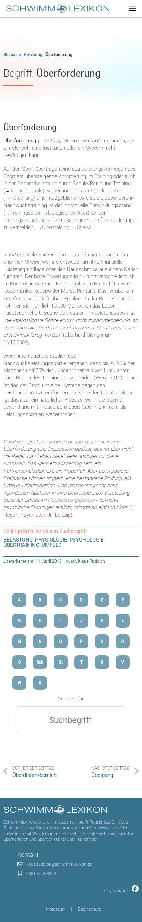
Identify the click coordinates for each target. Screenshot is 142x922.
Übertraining (55, 227)
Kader (131, 269)
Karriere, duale (26, 191)
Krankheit (14, 463)
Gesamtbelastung (37, 183)
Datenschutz (89, 909)
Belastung (33, 54)
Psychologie (87, 540)
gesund (11, 407)
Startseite (12, 54)
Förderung (21, 198)
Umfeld (115, 191)
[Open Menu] (132, 8)
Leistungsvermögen (105, 169)
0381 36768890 (41, 873)
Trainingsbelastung (24, 220)
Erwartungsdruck (66, 276)
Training (103, 176)
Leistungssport (111, 313)
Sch (40, 662)
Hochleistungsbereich (72, 500)
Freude (47, 407)
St (61, 662)
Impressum (55, 909)
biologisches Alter (68, 213)
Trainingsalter (25, 213)
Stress (84, 227)
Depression (72, 313)
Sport (28, 169)
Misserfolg (69, 463)
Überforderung (30, 127)
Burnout (19, 284)
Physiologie (51, 540)
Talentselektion (117, 392)
